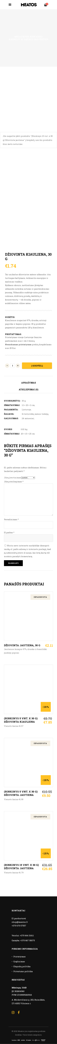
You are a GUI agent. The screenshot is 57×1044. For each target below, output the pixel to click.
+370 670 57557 (19, 925)
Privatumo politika (23, 971)
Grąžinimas (19, 961)
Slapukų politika (21, 966)
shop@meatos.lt (20, 922)
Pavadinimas (11, 519)
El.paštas (9, 532)
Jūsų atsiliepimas (13, 481)
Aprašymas (28, 382)
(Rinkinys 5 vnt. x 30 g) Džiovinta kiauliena (21, 720)
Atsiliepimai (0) (28, 389)
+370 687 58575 (27, 940)
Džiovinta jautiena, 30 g (22, 645)
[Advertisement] (28, 96)
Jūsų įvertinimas (12, 477)
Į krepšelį (37, 365)
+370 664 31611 (27, 935)
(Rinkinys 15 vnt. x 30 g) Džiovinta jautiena (21, 866)
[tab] (28, 382)
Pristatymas (19, 956)
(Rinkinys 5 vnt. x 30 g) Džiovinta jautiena (21, 793)
